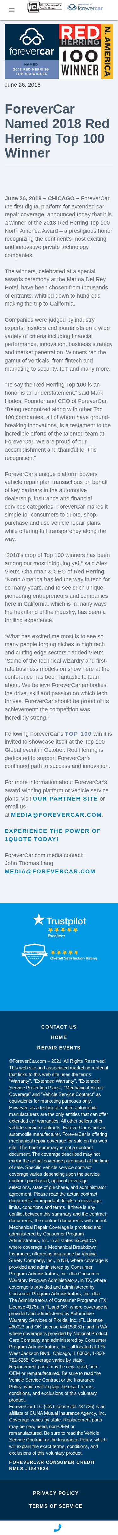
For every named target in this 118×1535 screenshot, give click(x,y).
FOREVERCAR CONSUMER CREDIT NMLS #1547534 (52, 1465)
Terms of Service (55, 1506)
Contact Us (58, 1027)
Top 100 (78, 734)
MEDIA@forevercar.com (56, 815)
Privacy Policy (56, 1493)
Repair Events (59, 1047)
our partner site (65, 798)
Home (59, 1037)
